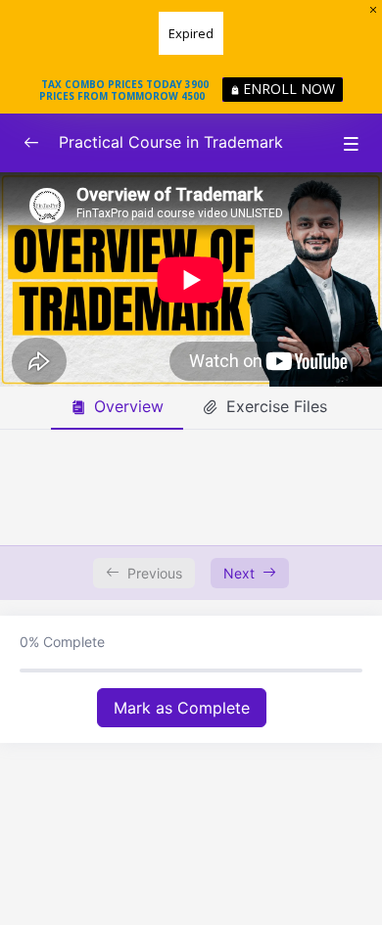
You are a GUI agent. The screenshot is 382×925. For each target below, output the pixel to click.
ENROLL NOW (289, 88)
